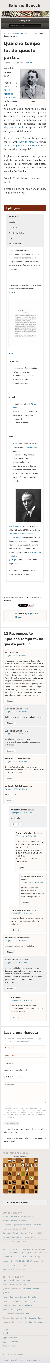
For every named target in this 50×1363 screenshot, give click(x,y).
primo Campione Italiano (18, 145)
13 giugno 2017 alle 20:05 (16, 963)
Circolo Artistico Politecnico (10, 94)
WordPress (37, 1360)
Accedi (5, 1333)
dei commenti (10, 1342)
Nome (9, 1048)
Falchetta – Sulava (18, 1285)
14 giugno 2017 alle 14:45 (16, 941)
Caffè (24, 33)
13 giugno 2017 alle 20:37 (21, 1000)
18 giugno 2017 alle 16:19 (16, 789)
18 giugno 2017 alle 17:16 (21, 813)
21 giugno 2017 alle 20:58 (32, 882)
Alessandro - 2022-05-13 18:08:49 (17, 1257)
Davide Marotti (28, 142)
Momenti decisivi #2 (11, 1216)
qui (35, 145)
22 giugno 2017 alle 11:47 (16, 656)
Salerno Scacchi (25, 5)
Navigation (25, 20)
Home (18, 33)
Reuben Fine (32, 447)
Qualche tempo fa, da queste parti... (18, 1253)
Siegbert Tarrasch (14, 127)
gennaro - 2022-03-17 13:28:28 (16, 1261)
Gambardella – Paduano (13, 1237)
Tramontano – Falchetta (22, 1305)
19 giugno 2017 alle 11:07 (21, 913)
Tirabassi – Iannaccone (20, 1280)
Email (9, 1056)
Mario (11, 293)
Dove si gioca (16, 1310)
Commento (9, 1085)
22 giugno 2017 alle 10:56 (16, 734)
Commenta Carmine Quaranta (16, 1233)
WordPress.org (9, 1346)
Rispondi (10, 701)
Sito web (9, 1063)
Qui (10, 537)
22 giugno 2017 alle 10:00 (16, 762)
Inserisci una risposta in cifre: (16, 1070)
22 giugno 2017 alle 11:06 (16, 712)
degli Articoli (10, 1337)
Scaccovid (7, 1241)
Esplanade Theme (21, 1360)
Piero (5, 1280)
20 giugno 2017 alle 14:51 (26, 836)
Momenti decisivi (10, 1221)
